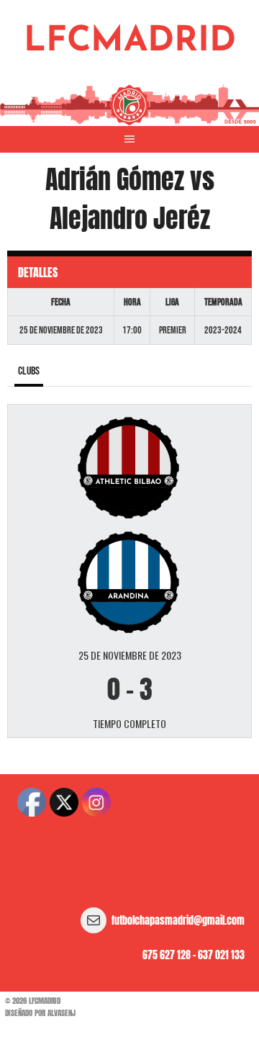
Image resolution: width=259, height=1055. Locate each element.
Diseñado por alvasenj (40, 1013)
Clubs (29, 371)
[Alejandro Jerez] (129, 581)
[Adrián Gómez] (129, 466)
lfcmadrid (130, 41)
